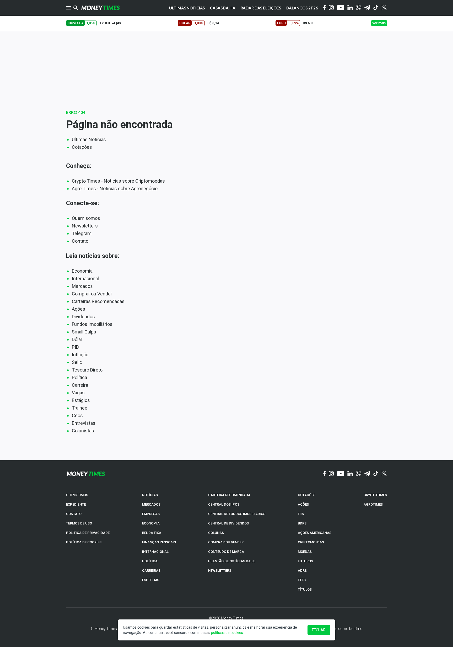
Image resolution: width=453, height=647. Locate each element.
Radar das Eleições (261, 8)
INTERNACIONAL (155, 552)
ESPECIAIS (150, 580)
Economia (82, 271)
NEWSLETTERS (219, 570)
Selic (77, 362)
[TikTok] (375, 474)
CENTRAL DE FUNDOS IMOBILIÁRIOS (236, 514)
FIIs (301, 514)
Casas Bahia (222, 8)
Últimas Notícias (89, 139)
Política (79, 377)
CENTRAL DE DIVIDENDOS (228, 523)
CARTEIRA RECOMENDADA (229, 495)
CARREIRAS (151, 570)
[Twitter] (384, 8)
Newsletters (85, 226)
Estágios (81, 400)
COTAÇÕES (306, 495)
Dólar (77, 339)
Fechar (319, 630)
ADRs (302, 570)
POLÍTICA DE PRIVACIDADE (88, 533)
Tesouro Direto (87, 370)
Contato (80, 241)
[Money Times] (100, 8)
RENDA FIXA (151, 533)
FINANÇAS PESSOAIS (159, 542)
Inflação (80, 354)
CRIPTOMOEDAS (311, 542)
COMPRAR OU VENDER (226, 542)
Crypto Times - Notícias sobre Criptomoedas (118, 181)
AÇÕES (303, 504)
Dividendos (83, 316)
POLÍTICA (150, 561)
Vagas (78, 392)
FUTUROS (305, 561)
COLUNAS (216, 533)
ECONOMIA (151, 523)
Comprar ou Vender (92, 293)
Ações (78, 309)
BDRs (302, 523)
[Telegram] (367, 8)
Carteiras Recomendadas (98, 301)
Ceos (77, 415)
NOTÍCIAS (150, 495)
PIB (75, 347)
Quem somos (86, 218)
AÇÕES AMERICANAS (314, 533)
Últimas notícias (187, 8)
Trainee (79, 408)
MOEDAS (305, 552)
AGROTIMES (373, 504)
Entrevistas (83, 423)
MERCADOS (151, 504)
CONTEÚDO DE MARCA (226, 552)
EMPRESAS (151, 514)
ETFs (302, 580)
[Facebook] (324, 8)
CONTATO (74, 514)
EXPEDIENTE (76, 504)
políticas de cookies (227, 632)
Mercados (82, 286)
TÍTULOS (305, 589)
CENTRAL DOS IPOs (223, 504)
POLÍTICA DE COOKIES (83, 542)
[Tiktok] (375, 8)
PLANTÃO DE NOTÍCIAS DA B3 (231, 561)
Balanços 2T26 (302, 8)
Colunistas (83, 430)
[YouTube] (340, 8)
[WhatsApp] (358, 8)
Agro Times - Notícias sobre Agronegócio (115, 188)
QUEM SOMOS (77, 495)
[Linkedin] (350, 8)
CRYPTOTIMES (375, 495)
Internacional (85, 278)
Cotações (82, 147)
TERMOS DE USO (79, 523)
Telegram (81, 233)
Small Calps (84, 332)
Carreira (80, 385)
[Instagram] (331, 8)
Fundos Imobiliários (92, 324)
